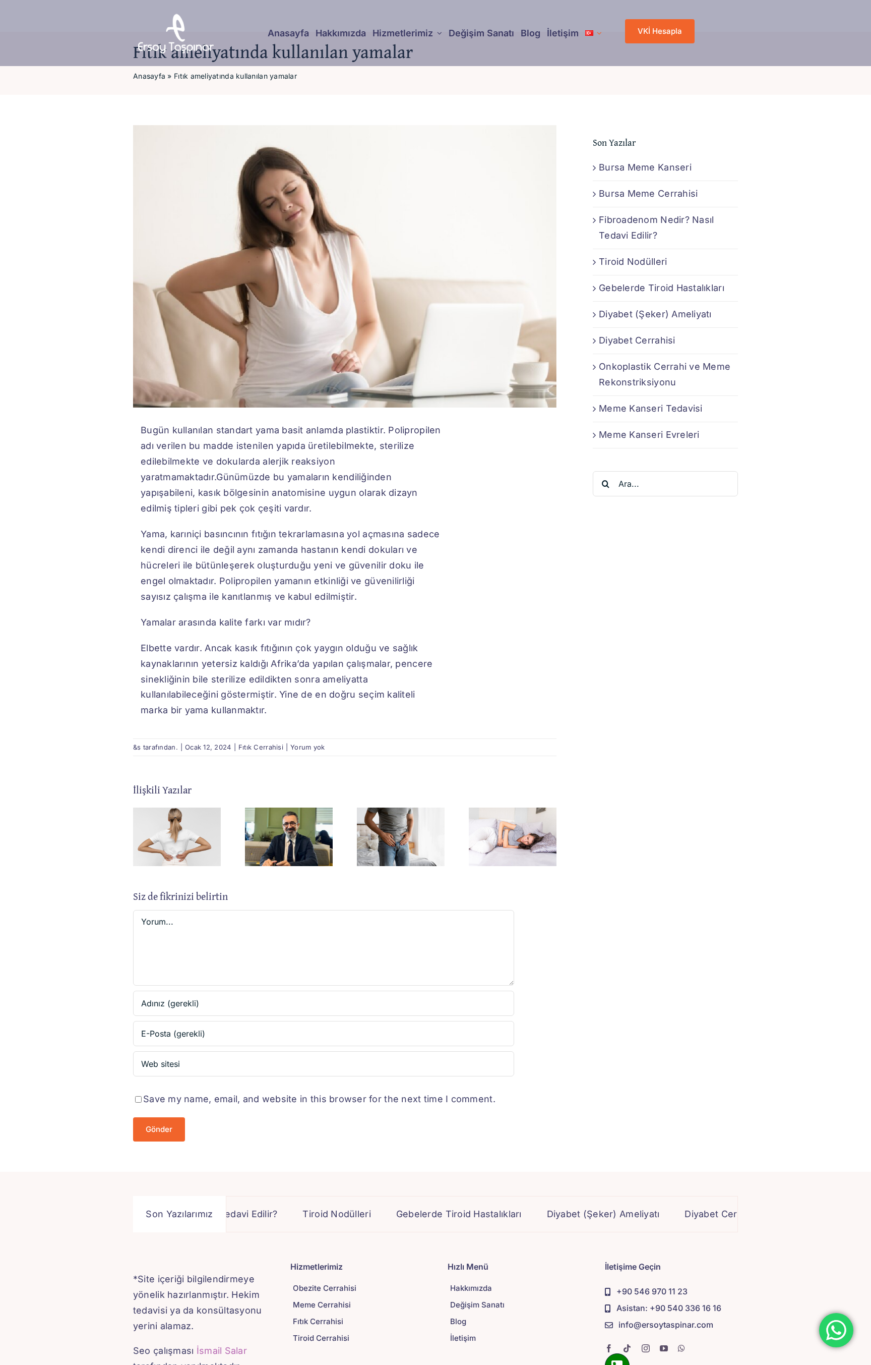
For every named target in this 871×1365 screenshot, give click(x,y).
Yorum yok (307, 747)
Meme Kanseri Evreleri (649, 434)
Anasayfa (149, 76)
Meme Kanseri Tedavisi (651, 408)
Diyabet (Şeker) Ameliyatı (655, 314)
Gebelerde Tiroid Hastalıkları (661, 287)
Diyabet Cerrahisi (637, 340)
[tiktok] (627, 1348)
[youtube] (664, 1348)
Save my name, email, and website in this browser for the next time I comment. (319, 1099)
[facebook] (609, 1348)
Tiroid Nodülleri (633, 261)
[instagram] (646, 1348)
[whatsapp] (681, 1348)
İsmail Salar (222, 1350)
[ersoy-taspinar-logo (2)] (176, 17)
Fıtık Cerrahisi (260, 747)
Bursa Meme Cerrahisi (648, 193)
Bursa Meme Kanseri (645, 167)
